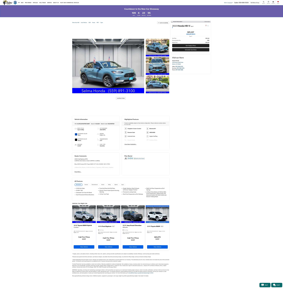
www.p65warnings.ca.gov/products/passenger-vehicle (140, 272)
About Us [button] (56, 2)
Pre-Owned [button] (28, 2)
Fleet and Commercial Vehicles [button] (69, 2)
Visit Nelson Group (255, 2)
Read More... (78, 171)
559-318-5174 (179, 66)
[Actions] (208, 26)
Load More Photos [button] (121, 98)
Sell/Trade (42, 2)
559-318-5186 (179, 69)
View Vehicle (84, 247)
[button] (108, 66)
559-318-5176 (180, 68)
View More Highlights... (130, 144)
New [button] (22, 2)
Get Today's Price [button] (191, 45)
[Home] (19, 2)
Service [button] (49, 2)
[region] (190, 40)
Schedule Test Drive (191, 50)
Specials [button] (35, 2)
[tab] (78, 184)
